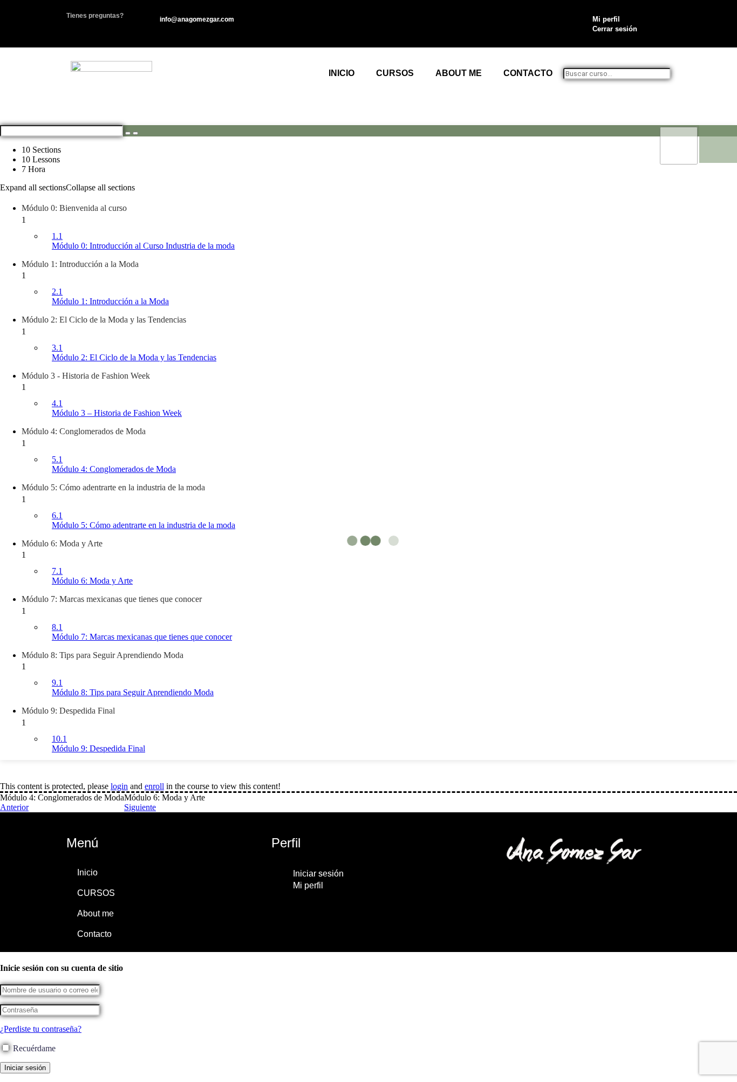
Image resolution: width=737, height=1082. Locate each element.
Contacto (527, 73)
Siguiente (140, 807)
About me (458, 73)
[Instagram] (514, 888)
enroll (154, 786)
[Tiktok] (592, 888)
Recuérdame (33, 1048)
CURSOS (395, 73)
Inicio (341, 73)
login (119, 786)
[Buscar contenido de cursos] (128, 133)
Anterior (14, 807)
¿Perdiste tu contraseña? (40, 1028)
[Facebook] (632, 888)
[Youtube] (553, 888)
